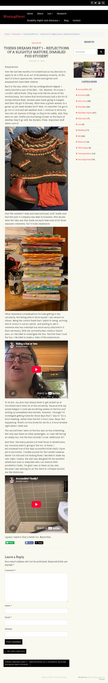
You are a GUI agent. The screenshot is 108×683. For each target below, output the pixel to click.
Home (30, 13)
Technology (83, 148)
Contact (77, 20)
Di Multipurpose (97, 677)
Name (8, 605)
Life (79, 124)
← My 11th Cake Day (15, 651)
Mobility (81, 130)
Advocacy (82, 101)
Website (8, 629)
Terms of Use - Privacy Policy (54, 677)
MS (79, 136)
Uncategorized (84, 159)
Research (61, 13)
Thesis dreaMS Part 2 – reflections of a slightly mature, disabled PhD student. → (36, 663)
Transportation (84, 153)
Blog (66, 20)
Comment (10, 570)
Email (8, 617)
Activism (82, 95)
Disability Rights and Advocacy (42, 20)
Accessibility (83, 89)
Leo (49, 13)
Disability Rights (85, 113)
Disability (82, 107)
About (40, 13)
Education (16, 34)
